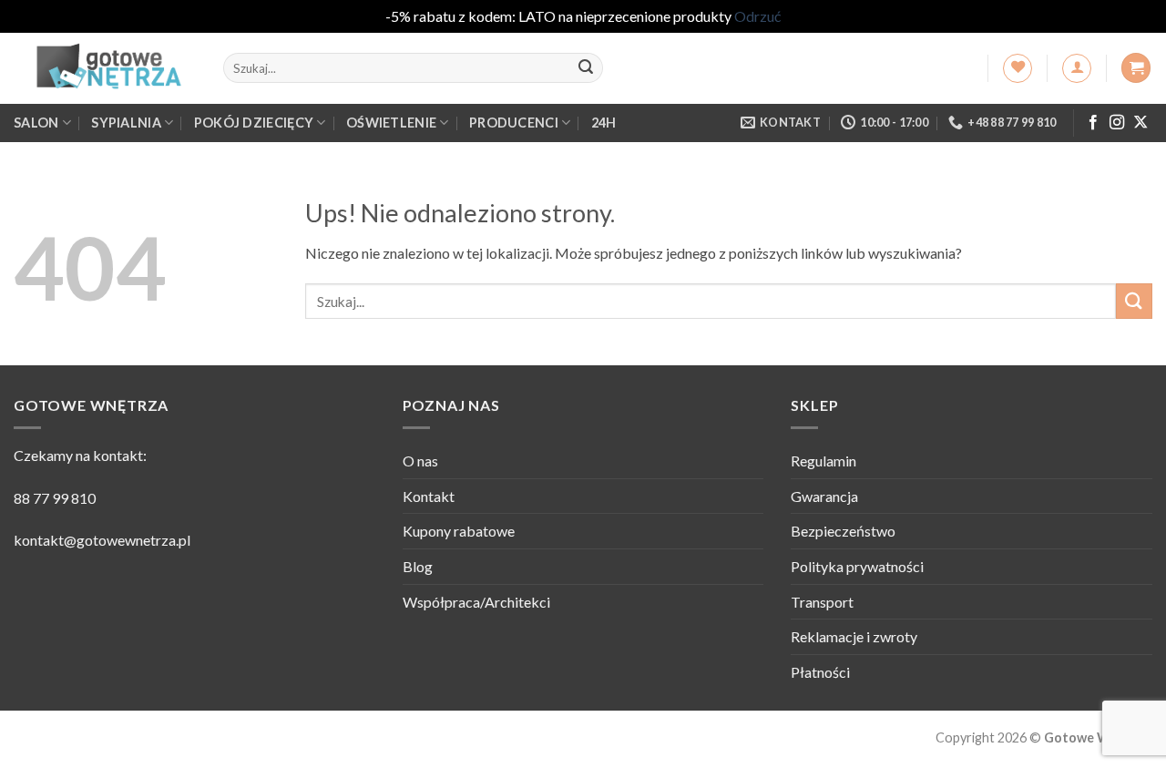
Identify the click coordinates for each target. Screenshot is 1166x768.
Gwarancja (824, 496)
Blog (418, 566)
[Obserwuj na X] (1140, 123)
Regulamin (823, 460)
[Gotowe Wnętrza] (105, 68)
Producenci (513, 122)
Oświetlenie (391, 122)
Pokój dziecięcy (253, 122)
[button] (1076, 68)
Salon (36, 122)
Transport (822, 601)
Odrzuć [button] (757, 16)
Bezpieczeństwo (843, 530)
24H (604, 122)
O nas (420, 460)
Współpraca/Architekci (476, 601)
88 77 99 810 (55, 498)
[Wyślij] (585, 68)
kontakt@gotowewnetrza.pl (102, 539)
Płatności (820, 672)
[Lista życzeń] (1017, 68)
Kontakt (429, 496)
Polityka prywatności (857, 566)
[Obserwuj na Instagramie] (1117, 123)
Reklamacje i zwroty (854, 636)
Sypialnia (126, 122)
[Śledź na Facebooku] (1093, 123)
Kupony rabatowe (459, 530)
